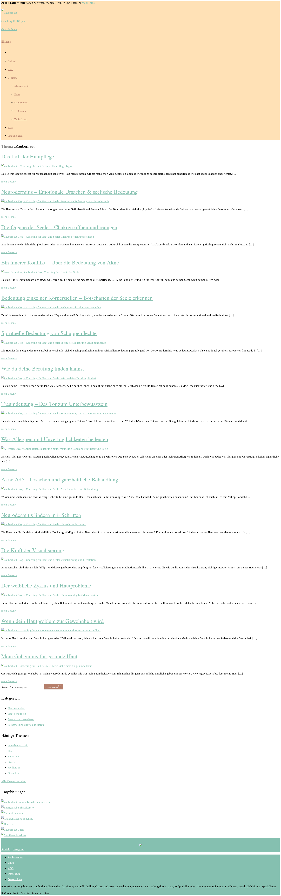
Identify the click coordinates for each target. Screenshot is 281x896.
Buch (10, 69)
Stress (11, 762)
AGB (10, 868)
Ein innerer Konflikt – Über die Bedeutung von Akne (60, 262)
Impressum (14, 873)
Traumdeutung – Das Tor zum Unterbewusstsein (54, 403)
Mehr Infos (88, 2)
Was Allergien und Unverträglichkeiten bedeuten (54, 439)
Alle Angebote (21, 86)
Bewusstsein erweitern (21, 719)
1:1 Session (20, 110)
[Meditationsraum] (12, 813)
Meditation (14, 767)
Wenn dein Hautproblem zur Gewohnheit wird (52, 621)
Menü (6, 41)
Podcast (12, 61)
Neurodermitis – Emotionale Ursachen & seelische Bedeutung (69, 191)
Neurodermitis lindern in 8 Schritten (41, 515)
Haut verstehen (16, 708)
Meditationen (21, 102)
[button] (5, 849)
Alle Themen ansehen (13, 781)
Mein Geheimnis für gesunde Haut (39, 656)
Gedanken (14, 773)
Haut (10, 751)
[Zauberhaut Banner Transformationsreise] (26, 802)
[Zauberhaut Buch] (12, 829)
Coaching (13, 77)
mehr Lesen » (9, 181)
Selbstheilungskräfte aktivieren (26, 724)
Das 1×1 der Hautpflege (27, 156)
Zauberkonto (20, 119)
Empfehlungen (15, 135)
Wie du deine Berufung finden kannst (42, 368)
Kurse (17, 94)
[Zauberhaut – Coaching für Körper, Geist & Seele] (16, 21)
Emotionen (14, 756)
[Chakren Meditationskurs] (17, 818)
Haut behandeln (17, 713)
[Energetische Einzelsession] (18, 807)
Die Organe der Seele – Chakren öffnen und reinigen (59, 227)
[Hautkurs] (7, 824)
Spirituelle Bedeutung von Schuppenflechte (49, 333)
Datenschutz (15, 879)
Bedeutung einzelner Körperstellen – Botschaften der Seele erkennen (77, 297)
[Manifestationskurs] (13, 835)
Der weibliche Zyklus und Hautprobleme (46, 585)
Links (11, 862)
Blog (10, 127)
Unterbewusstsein (18, 745)
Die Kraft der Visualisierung (32, 550)
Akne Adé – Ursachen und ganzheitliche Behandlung (59, 479)
